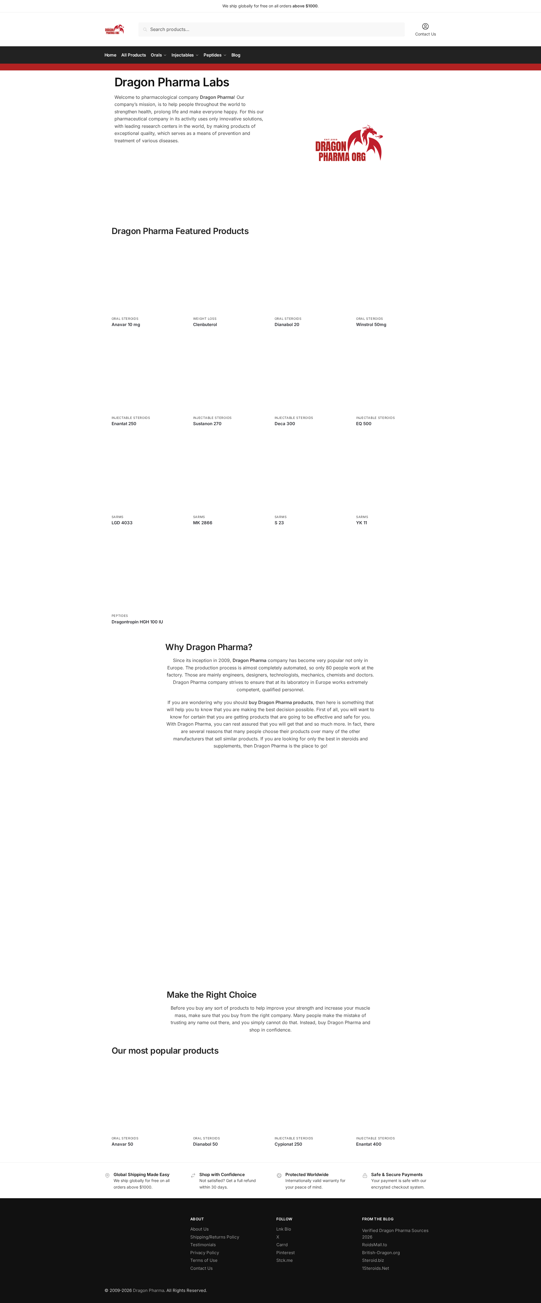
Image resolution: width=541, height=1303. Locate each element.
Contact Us (425, 34)
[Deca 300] (311, 376)
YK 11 (361, 522)
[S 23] (311, 475)
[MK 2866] (229, 475)
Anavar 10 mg (126, 324)
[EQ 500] (392, 376)
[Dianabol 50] (229, 1096)
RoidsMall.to (374, 1244)
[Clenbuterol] (229, 277)
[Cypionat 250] (311, 1096)
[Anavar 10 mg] (148, 277)
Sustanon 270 (207, 423)
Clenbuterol (205, 324)
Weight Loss (205, 319)
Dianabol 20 (287, 324)
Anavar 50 (122, 1144)
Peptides (120, 616)
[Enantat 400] (392, 1096)
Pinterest (285, 1252)
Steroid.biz (373, 1260)
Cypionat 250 (288, 1144)
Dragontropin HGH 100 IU (137, 622)
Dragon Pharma (148, 1290)
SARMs (118, 517)
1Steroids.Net (375, 1268)
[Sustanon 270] (229, 376)
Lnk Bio (283, 1229)
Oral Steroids (125, 319)
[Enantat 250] (148, 376)
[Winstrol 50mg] (392, 277)
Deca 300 (285, 423)
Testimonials (203, 1244)
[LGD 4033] (148, 475)
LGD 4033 (122, 522)
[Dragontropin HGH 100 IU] (148, 574)
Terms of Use (204, 1260)
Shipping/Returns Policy (214, 1237)
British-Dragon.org (381, 1252)
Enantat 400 (368, 1144)
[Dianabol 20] (311, 277)
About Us (199, 1229)
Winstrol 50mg (371, 324)
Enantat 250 (124, 423)
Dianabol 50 (205, 1144)
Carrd (282, 1244)
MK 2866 (202, 522)
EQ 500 (363, 423)
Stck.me (284, 1260)
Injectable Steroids (131, 418)
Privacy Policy (204, 1252)
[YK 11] (392, 475)
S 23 (279, 522)
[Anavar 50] (148, 1096)
